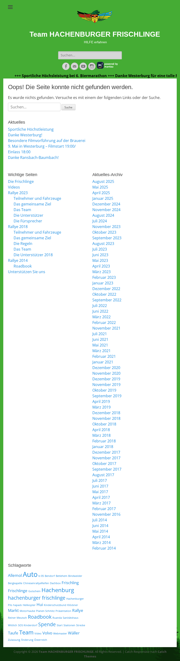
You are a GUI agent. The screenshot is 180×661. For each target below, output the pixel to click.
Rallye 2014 (18, 260)
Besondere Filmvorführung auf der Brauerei (46, 140)
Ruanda (57, 617)
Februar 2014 (104, 548)
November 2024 (106, 209)
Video (37, 633)
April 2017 (101, 497)
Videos (14, 187)
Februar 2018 (104, 441)
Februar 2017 (104, 508)
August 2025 (103, 181)
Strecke (80, 625)
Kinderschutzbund (55, 605)
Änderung (27, 639)
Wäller (74, 633)
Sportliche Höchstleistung (31, 129)
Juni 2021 (100, 339)
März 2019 (101, 407)
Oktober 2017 (104, 463)
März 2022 (101, 316)
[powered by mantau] (107, 67)
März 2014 (101, 542)
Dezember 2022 (106, 288)
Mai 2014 (100, 531)
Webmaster (60, 633)
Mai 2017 (100, 491)
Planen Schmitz (45, 611)
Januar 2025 (102, 198)
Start (60, 625)
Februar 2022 (104, 322)
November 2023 (106, 226)
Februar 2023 (104, 277)
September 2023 (106, 237)
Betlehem (61, 576)
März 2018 (101, 435)
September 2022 (106, 300)
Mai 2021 (100, 345)
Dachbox (55, 583)
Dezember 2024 (106, 204)
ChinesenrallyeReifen (36, 583)
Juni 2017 (100, 486)
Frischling (70, 582)
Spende (47, 624)
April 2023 (101, 266)
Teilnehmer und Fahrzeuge (37, 198)
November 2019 (106, 384)
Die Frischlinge (21, 181)
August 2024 (103, 215)
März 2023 (101, 271)
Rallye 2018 (18, 226)
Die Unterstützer (28, 215)
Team (26, 632)
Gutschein (34, 591)
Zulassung (14, 639)
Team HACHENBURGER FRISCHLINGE (95, 34)
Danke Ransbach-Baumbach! (33, 157)
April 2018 (101, 429)
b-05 (41, 576)
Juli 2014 (99, 520)
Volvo (47, 633)
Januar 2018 (102, 446)
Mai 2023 (100, 260)
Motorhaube (27, 611)
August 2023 (103, 243)
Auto (30, 574)
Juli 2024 (99, 221)
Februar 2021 (104, 356)
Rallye (77, 610)
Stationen (69, 625)
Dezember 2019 (106, 379)
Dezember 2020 (106, 367)
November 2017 (106, 457)
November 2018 (106, 418)
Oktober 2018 (104, 424)
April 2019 (101, 401)
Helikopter (29, 605)
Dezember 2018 (106, 412)
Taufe (13, 633)
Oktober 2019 (104, 390)
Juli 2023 (99, 249)
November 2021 (106, 328)
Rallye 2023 (18, 192)
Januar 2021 (102, 362)
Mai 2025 (100, 187)
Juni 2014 (100, 525)
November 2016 (106, 514)
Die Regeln (23, 243)
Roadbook (23, 266)
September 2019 (106, 395)
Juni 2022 (100, 311)
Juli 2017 (99, 480)
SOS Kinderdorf (27, 625)
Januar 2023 (102, 283)
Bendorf (50, 576)
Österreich (40, 639)
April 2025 (101, 192)
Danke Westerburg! (25, 135)
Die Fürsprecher (28, 221)
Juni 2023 (100, 254)
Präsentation (63, 611)
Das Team (22, 209)
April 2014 (101, 536)
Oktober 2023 (104, 232)
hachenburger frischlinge (36, 597)
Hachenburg (57, 590)
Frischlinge (17, 590)
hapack (17, 605)
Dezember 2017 (106, 452)
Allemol (15, 575)
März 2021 (101, 350)
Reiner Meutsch (17, 617)
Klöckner (72, 605)
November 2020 (106, 373)
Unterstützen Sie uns (26, 271)
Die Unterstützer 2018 (33, 254)
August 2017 (103, 474)
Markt (13, 610)
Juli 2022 (99, 305)
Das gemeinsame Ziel (32, 204)
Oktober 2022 (104, 294)
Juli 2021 (99, 333)
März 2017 (101, 503)
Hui (40, 604)
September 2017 (106, 469)
